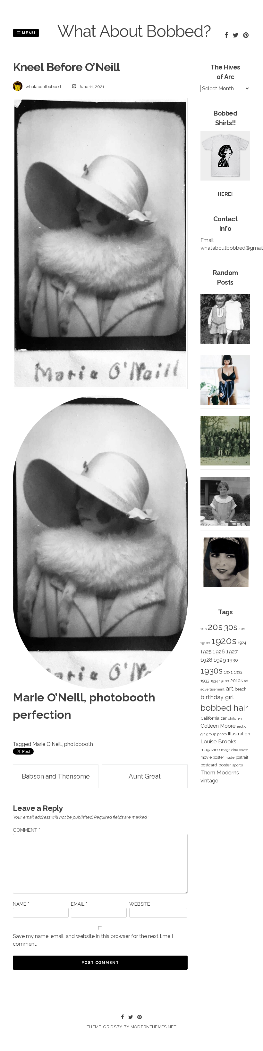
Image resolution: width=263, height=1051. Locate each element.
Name (21, 904)
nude (229, 757)
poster (224, 764)
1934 (214, 681)
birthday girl (217, 697)
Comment (26, 830)
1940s (224, 681)
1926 (219, 652)
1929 (220, 660)
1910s (205, 643)
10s (203, 629)
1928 (206, 660)
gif (202, 734)
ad (246, 681)
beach (241, 689)
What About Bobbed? (134, 31)
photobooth (78, 744)
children (235, 718)
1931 (228, 672)
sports (237, 765)
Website (139, 904)
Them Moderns (219, 772)
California (209, 718)
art (229, 688)
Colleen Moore (217, 726)
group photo (216, 734)
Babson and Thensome (56, 776)
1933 (204, 680)
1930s (211, 670)
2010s (236, 680)
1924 (242, 642)
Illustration (239, 733)
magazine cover (234, 750)
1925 (206, 652)
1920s (223, 640)
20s (215, 626)
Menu (28, 33)
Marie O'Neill (47, 744)
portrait (242, 757)
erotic (241, 726)
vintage (209, 781)
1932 (238, 672)
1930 (232, 660)
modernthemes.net (153, 1026)
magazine (210, 749)
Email (79, 904)
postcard (208, 765)
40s (242, 629)
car (224, 718)
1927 (232, 652)
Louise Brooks (218, 741)
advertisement (212, 689)
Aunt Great (145, 776)
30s (230, 627)
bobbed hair (224, 708)
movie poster (212, 757)
